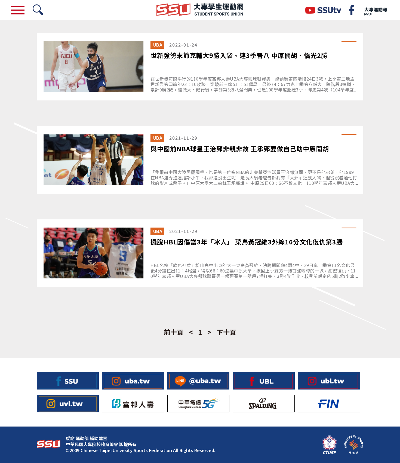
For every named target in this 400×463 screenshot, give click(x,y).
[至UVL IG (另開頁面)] (68, 403)
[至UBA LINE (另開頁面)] (198, 381)
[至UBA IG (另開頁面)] (133, 381)
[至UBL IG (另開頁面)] (329, 381)
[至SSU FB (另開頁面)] (68, 381)
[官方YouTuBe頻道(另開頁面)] (323, 10)
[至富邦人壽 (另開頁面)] (133, 403)
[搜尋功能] (38, 10)
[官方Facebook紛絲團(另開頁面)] (351, 10)
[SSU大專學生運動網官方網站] (200, 10)
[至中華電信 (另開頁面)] (198, 403)
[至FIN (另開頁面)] (329, 403)
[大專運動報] (375, 10)
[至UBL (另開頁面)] (264, 381)
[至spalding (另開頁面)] (264, 403)
